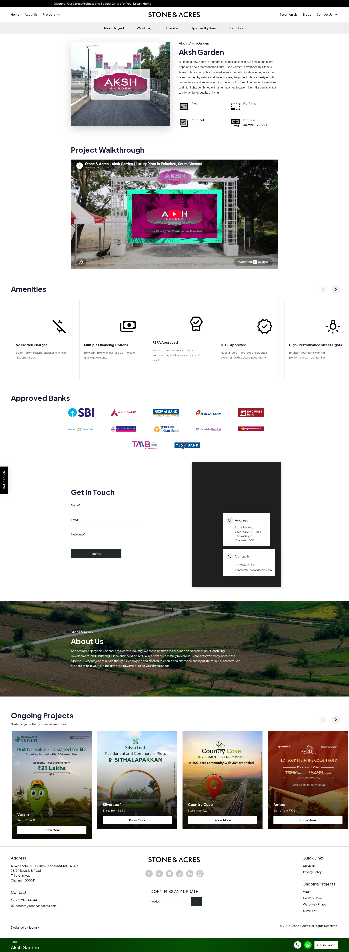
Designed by (20, 927)
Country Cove (312, 898)
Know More (52, 830)
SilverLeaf (310, 911)
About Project (114, 28)
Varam (307, 891)
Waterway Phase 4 (316, 904)
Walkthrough (145, 28)
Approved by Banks (204, 28)
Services (309, 866)
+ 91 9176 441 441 (24, 900)
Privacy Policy (312, 872)
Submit (96, 553)
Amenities (172, 28)
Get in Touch (237, 28)
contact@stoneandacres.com (34, 906)
